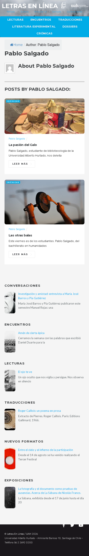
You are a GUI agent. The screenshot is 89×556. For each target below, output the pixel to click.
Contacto (56, 12)
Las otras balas (20, 235)
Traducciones (70, 19)
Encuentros (40, 19)
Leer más (20, 163)
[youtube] (81, 524)
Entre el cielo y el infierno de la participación (45, 450)
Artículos (38, 12)
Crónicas (44, 33)
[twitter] (73, 524)
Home (18, 45)
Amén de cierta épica (31, 333)
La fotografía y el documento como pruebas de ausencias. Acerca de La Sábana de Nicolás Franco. (49, 491)
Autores (25, 12)
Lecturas (15, 19)
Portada (11, 12)
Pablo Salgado (17, 138)
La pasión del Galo (23, 145)
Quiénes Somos (74, 12)
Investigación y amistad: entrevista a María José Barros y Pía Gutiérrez (48, 296)
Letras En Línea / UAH (19, 534)
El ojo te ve (25, 372)
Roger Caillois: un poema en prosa (39, 410)
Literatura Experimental (34, 26)
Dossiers (70, 26)
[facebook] (64, 524)
